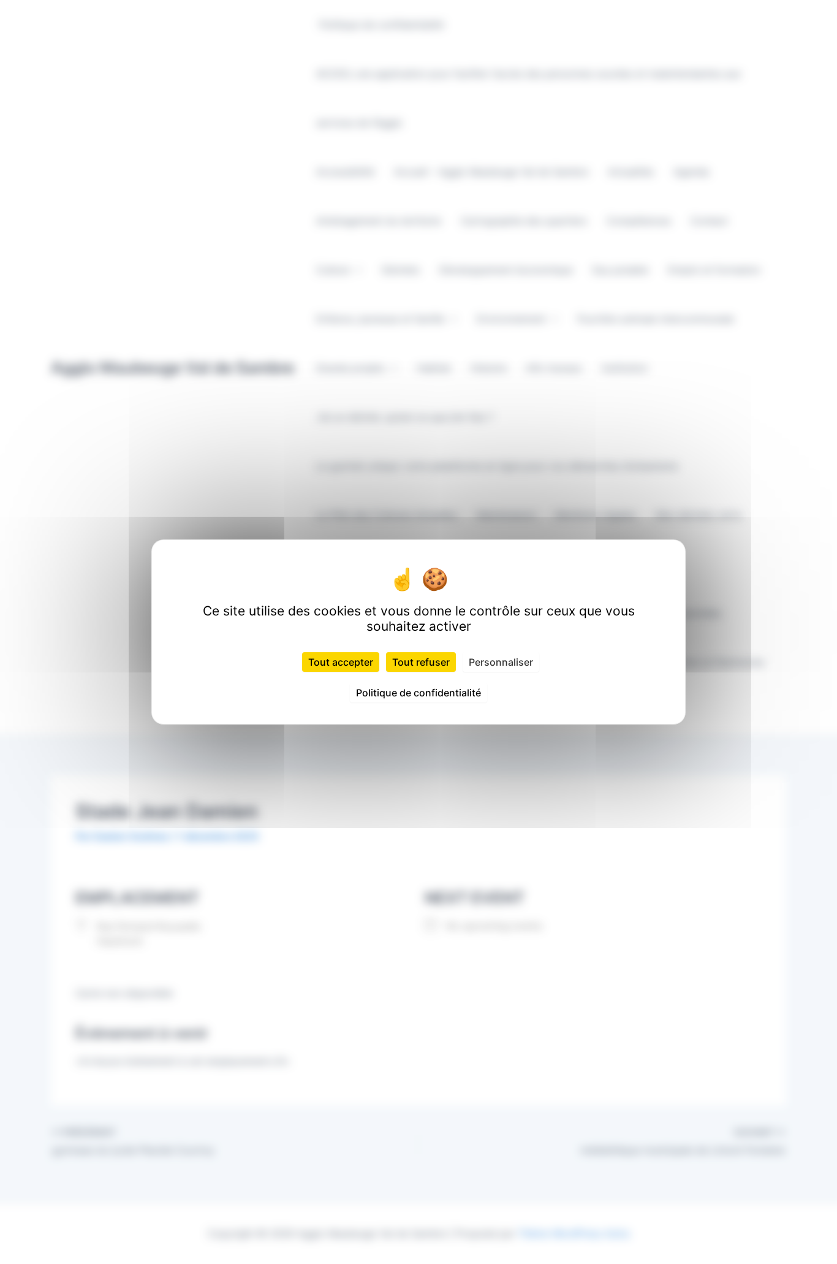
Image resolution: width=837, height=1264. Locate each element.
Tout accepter (340, 662)
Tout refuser (421, 662)
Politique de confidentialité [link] (418, 693)
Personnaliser (501, 662)
